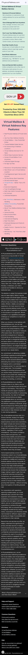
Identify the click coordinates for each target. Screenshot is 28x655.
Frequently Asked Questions (10, 604)
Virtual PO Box (8, 182)
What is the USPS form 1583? (10, 647)
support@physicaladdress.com (11, 606)
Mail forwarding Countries (9, 621)
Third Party (10, 199)
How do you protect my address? (12, 643)
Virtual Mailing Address (9, 634)
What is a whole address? (9, 645)
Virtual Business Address (9, 630)
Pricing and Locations (8, 617)
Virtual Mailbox (6, 632)
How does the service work (10, 619)
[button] (2, 652)
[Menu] (25, 2)
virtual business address (16, 258)
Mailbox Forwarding (10, 204)
